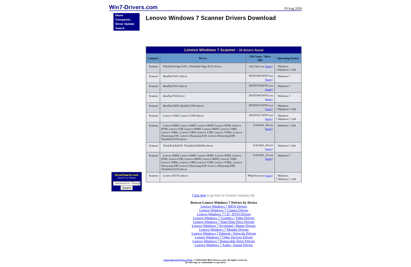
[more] (269, 66)
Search (120, 28)
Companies (122, 19)
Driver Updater (124, 24)
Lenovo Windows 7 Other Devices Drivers (224, 237)
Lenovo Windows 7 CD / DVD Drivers (224, 214)
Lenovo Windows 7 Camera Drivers (223, 210)
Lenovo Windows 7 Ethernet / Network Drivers (224, 233)
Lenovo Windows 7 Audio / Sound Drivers (224, 245)
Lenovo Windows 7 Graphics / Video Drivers (224, 218)
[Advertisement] (126, 100)
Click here (199, 195)
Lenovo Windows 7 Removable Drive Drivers (223, 241)
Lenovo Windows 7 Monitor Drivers (224, 229)
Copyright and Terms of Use (178, 260)
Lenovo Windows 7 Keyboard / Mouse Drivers (224, 226)
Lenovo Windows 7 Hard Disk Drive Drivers (223, 222)
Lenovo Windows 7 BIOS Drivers (224, 206)
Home (119, 15)
